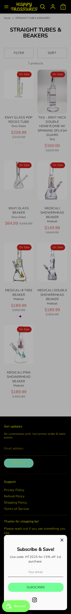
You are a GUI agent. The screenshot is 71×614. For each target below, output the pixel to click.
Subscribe (36, 587)
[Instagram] (34, 600)
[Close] (62, 540)
